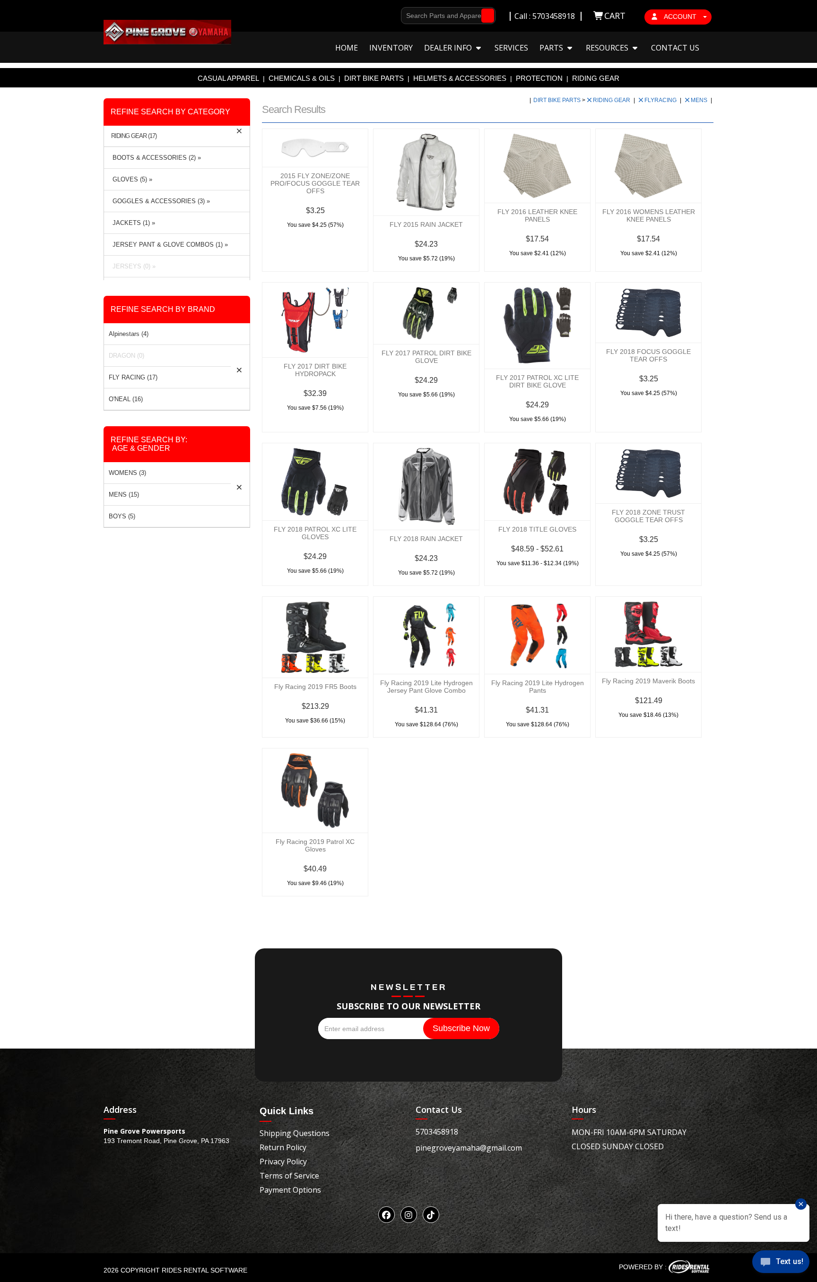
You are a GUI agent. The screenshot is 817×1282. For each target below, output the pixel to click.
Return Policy (283, 1147)
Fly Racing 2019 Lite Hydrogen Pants (537, 686)
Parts (552, 48)
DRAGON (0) (126, 355)
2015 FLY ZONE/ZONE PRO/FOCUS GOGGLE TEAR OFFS (315, 183)
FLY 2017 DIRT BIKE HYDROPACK (315, 370)
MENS (700, 100)
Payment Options (290, 1190)
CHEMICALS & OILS (302, 78)
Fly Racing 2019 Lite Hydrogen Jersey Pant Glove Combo (426, 686)
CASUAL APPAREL (228, 78)
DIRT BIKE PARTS (374, 78)
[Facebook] (386, 1214)
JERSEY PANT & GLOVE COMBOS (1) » (168, 244)
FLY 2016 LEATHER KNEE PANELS (537, 215)
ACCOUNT (680, 16)
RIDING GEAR (595, 78)
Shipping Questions (295, 1133)
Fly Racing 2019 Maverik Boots (648, 681)
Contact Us (675, 48)
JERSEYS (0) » (132, 266)
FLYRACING (661, 100)
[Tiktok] (431, 1214)
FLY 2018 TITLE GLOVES (537, 529)
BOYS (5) (122, 516)
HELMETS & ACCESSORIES (459, 78)
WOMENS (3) (127, 472)
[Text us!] (781, 1263)
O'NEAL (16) (126, 399)
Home (346, 48)
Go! (485, 15)
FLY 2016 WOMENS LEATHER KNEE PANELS (648, 215)
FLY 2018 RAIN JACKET (426, 538)
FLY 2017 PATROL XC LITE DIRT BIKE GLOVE (537, 381)
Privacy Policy (283, 1161)
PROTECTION (539, 78)
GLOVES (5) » (130, 179)
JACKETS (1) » (132, 222)
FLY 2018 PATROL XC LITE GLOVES (315, 533)
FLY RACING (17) (133, 377)
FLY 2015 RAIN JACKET (426, 224)
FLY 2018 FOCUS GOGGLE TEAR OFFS (648, 355)
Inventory (391, 48)
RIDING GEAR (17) (133, 136)
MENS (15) (124, 494)
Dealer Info (449, 48)
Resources (608, 48)
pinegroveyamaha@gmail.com (469, 1148)
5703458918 (437, 1132)
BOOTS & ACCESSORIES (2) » (155, 157)
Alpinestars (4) (128, 333)
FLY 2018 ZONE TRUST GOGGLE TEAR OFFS (648, 516)
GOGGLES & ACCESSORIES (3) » (159, 201)
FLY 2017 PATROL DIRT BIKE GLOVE (426, 356)
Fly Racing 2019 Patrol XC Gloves (315, 845)
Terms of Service (289, 1175)
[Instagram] (408, 1214)
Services (511, 48)
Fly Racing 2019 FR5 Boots (315, 686)
